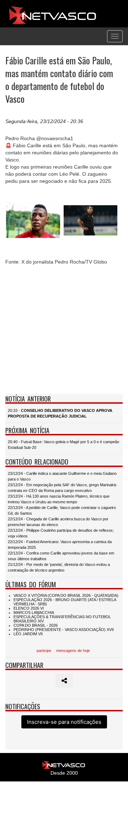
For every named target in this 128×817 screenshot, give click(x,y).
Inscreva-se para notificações (64, 721)
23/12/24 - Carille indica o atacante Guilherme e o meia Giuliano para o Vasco (62, 476)
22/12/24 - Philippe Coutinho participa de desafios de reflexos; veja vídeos (61, 533)
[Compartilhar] (64, 681)
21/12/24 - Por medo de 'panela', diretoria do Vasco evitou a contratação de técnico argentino (59, 567)
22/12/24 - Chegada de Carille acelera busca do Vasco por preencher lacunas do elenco (58, 522)
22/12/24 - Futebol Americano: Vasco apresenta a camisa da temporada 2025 (60, 545)
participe (44, 650)
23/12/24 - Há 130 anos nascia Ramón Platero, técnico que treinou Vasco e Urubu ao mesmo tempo (59, 499)
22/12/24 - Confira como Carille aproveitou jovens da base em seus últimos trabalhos (61, 556)
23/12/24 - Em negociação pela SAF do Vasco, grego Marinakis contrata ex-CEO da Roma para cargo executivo (62, 488)
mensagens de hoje (73, 650)
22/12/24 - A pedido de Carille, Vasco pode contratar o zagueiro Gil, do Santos (62, 510)
